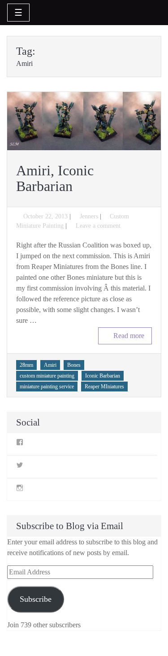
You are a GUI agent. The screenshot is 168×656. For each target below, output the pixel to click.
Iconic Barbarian (102, 376)
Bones (74, 365)
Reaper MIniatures (104, 386)
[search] (151, 12)
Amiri (50, 365)
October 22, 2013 (45, 216)
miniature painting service (47, 386)
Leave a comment (98, 225)
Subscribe (36, 599)
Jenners (89, 216)
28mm (26, 365)
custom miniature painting (47, 376)
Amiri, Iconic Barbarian (55, 178)
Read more (128, 335)
